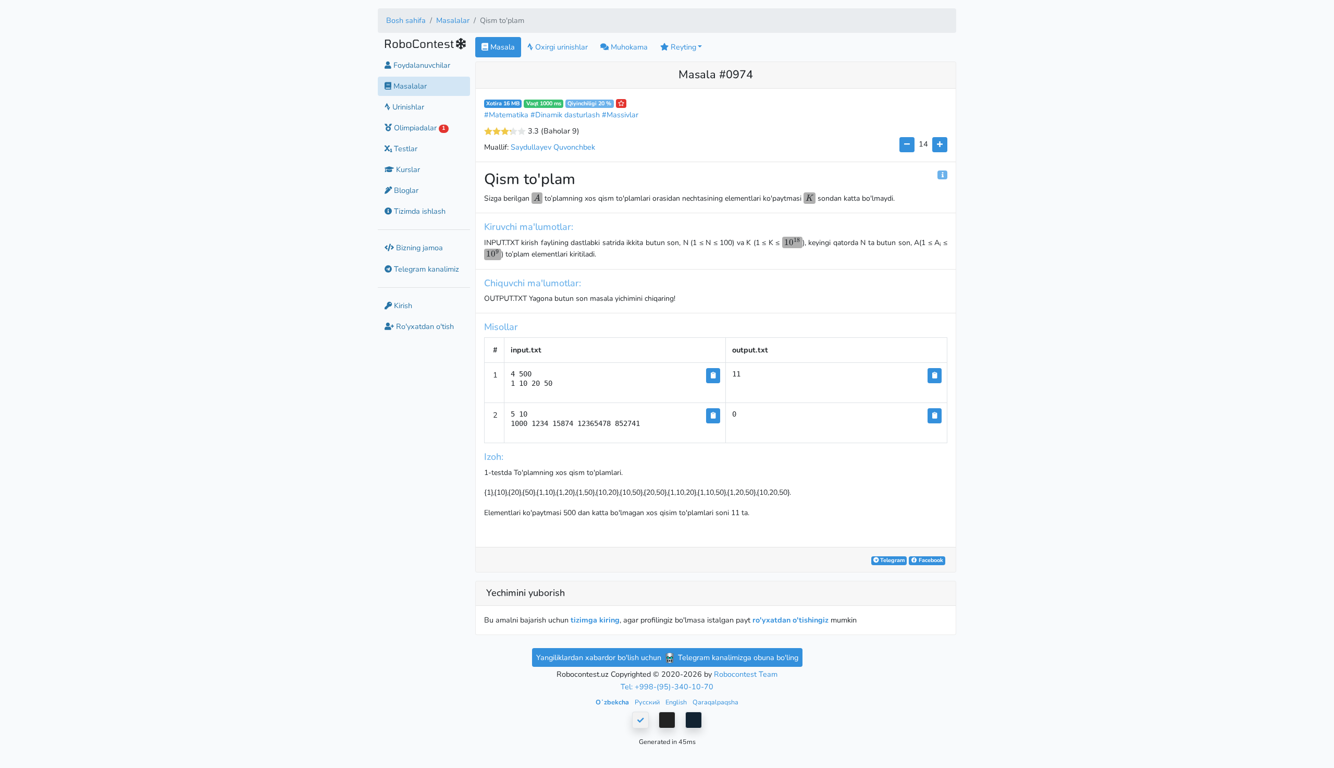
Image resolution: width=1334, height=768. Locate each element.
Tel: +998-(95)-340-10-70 (667, 686)
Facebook (930, 560)
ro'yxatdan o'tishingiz (790, 620)
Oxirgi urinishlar (560, 47)
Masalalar (453, 20)
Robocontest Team (745, 674)
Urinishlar (407, 107)
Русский (648, 702)
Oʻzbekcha (613, 702)
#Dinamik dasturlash (565, 114)
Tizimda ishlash (419, 211)
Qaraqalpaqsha (715, 702)
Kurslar (407, 169)
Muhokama (628, 47)
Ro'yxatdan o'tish (424, 326)
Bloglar (405, 190)
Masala (501, 47)
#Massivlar (620, 114)
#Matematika (506, 114)
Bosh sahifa (406, 20)
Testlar (404, 148)
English (676, 702)
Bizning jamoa (418, 247)
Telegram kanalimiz (425, 269)
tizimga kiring (595, 620)
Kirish (402, 305)
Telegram (892, 560)
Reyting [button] (682, 47)
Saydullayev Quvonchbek (553, 147)
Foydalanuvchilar (420, 65)
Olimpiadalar (418, 128)
